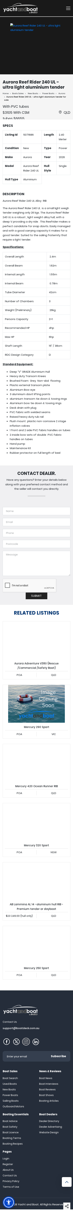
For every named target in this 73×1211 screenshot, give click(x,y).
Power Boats (48, 93)
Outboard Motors (13, 1106)
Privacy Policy (11, 1181)
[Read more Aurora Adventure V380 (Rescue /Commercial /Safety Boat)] (36, 640)
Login (6, 1158)
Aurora (61, 93)
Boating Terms (12, 1138)
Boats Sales (18, 93)
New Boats (33, 93)
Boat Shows (46, 1095)
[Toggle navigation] (68, 8)
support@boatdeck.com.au (21, 1028)
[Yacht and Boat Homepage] (20, 8)
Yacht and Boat (28, 1204)
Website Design (49, 1132)
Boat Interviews (48, 1084)
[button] (66, 1206)
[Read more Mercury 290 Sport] (36, 704)
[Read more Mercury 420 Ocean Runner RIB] (36, 763)
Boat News (45, 1078)
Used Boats (10, 1084)
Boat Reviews (47, 1089)
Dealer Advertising (50, 1127)
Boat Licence (11, 1132)
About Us (8, 1170)
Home (6, 93)
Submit (36, 596)
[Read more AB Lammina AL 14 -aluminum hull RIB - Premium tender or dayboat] (36, 881)
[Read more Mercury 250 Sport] (36, 945)
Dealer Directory (49, 1121)
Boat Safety (10, 1127)
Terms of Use (11, 1187)
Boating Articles (49, 1101)
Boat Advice (10, 1121)
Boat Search (10, 1078)
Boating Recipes (13, 1143)
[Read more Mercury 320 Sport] (36, 822)
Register (8, 1164)
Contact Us (10, 1175)
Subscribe (58, 1056)
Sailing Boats (11, 1101)
